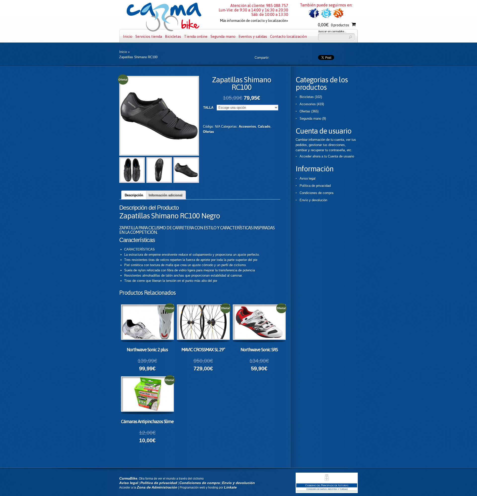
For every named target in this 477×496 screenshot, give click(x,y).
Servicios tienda (148, 36)
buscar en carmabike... (332, 31)
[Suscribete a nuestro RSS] (338, 17)
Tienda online (195, 36)
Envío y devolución (313, 200)
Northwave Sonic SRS (259, 349)
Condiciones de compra (316, 193)
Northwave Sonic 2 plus (147, 349)
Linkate (230, 487)
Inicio (127, 36)
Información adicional (165, 195)
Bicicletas (173, 36)
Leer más (151, 322)
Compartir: (262, 57)
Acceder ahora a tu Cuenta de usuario (327, 156)
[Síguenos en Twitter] (326, 17)
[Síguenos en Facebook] (313, 17)
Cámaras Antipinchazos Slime (147, 421)
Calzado (264, 126)
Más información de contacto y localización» (254, 21)
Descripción (134, 195)
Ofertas (208, 132)
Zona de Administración (157, 487)
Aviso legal (308, 178)
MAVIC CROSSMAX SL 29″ (203, 349)
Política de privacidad (315, 186)
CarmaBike (128, 478)
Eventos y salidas (252, 36)
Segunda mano (223, 36)
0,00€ (333, 24)
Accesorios (247, 126)
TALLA (208, 107)
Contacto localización (288, 36)
